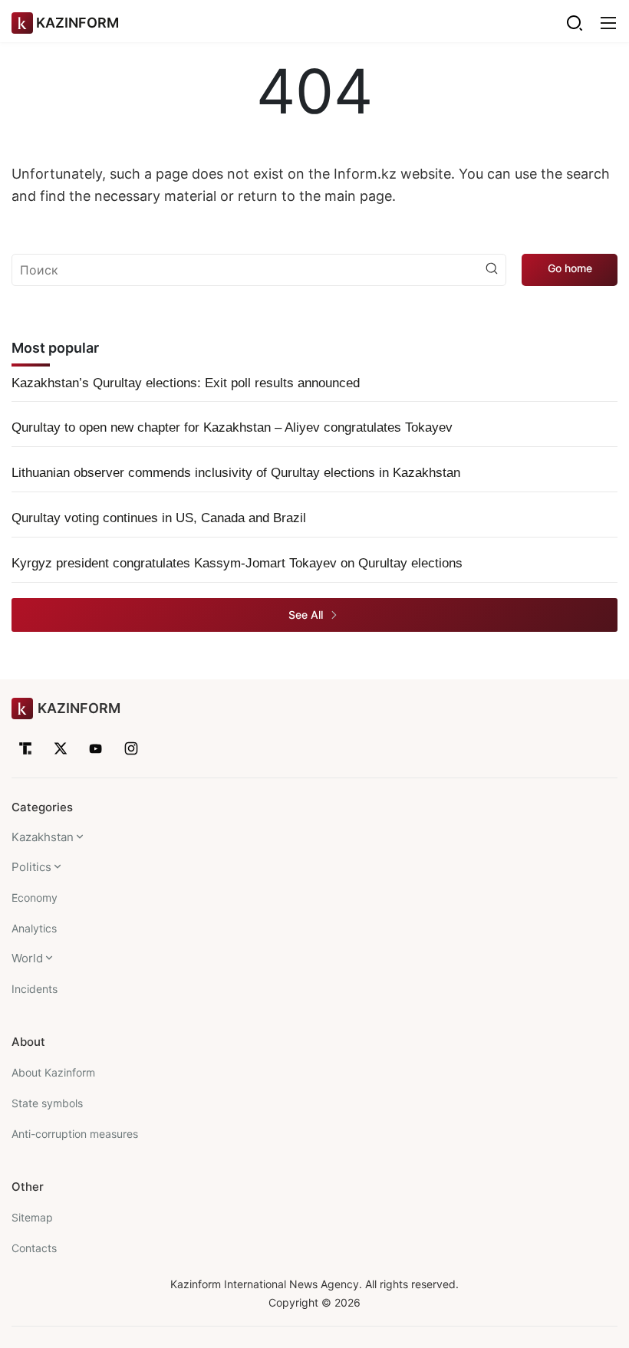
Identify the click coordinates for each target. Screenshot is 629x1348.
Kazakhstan (43, 837)
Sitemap (32, 1217)
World (27, 958)
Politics (31, 867)
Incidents (35, 988)
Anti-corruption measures (75, 1133)
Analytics (34, 928)
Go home (570, 268)
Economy (35, 897)
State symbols (47, 1103)
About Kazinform (53, 1072)
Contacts (34, 1247)
